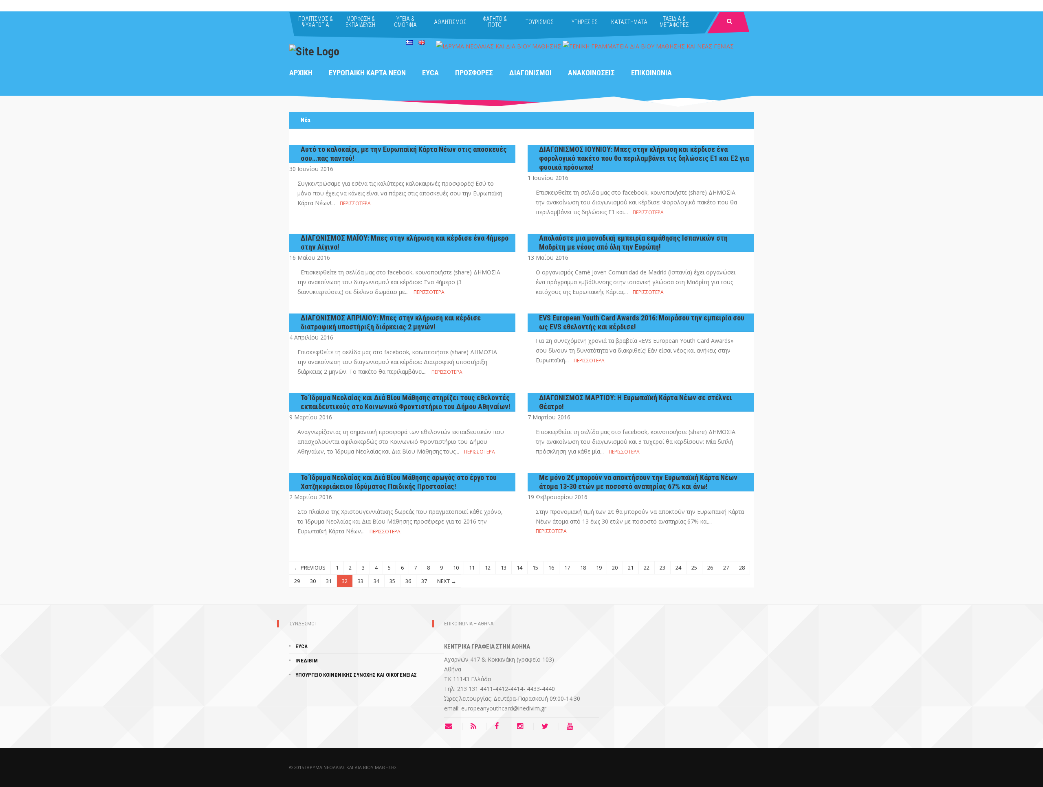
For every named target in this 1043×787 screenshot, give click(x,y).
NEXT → (446, 581)
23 (662, 567)
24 (678, 567)
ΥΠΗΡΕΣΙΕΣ (585, 22)
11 (472, 567)
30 (313, 581)
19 (599, 567)
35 (392, 581)
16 (551, 567)
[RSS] (475, 726)
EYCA (430, 72)
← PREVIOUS (310, 567)
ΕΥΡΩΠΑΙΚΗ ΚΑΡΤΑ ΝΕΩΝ (367, 72)
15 (535, 567)
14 (519, 567)
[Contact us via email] (453, 726)
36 (408, 581)
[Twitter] (547, 726)
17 (567, 567)
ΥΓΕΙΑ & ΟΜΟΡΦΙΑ (405, 21)
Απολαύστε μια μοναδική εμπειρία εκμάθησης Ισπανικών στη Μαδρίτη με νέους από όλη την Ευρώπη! (633, 242)
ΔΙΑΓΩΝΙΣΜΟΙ (530, 72)
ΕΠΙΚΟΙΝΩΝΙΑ (651, 72)
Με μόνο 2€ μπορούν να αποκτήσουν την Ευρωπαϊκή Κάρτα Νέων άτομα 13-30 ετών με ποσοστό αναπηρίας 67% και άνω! (638, 482)
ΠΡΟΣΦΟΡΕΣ (474, 72)
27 (726, 567)
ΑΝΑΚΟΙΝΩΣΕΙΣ (591, 72)
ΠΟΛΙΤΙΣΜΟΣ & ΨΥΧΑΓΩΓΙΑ (315, 21)
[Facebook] (498, 726)
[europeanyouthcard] (314, 50)
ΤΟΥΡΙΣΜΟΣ (540, 22)
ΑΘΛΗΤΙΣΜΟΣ (450, 22)
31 (329, 581)
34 (376, 581)
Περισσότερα (355, 203)
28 (742, 567)
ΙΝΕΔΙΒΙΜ (306, 661)
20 (615, 567)
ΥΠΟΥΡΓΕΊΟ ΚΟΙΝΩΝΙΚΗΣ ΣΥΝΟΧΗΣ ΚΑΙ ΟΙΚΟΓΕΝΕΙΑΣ (356, 675)
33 (360, 581)
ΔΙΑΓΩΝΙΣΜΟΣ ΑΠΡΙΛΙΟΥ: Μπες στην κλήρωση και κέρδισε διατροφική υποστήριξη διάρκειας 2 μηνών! (391, 322)
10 (456, 567)
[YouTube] (572, 726)
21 (631, 567)
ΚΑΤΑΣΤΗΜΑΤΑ (629, 22)
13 (503, 567)
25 (694, 567)
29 (297, 581)
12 (488, 567)
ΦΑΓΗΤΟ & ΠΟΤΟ (495, 21)
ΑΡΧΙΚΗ (300, 72)
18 (583, 567)
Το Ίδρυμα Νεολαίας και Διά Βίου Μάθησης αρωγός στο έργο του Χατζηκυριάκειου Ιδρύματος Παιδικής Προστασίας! (399, 482)
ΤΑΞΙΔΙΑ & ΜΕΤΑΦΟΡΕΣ (674, 21)
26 (710, 567)
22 (646, 567)
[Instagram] (522, 726)
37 (424, 581)
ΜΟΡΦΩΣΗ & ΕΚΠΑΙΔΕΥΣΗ (360, 21)
